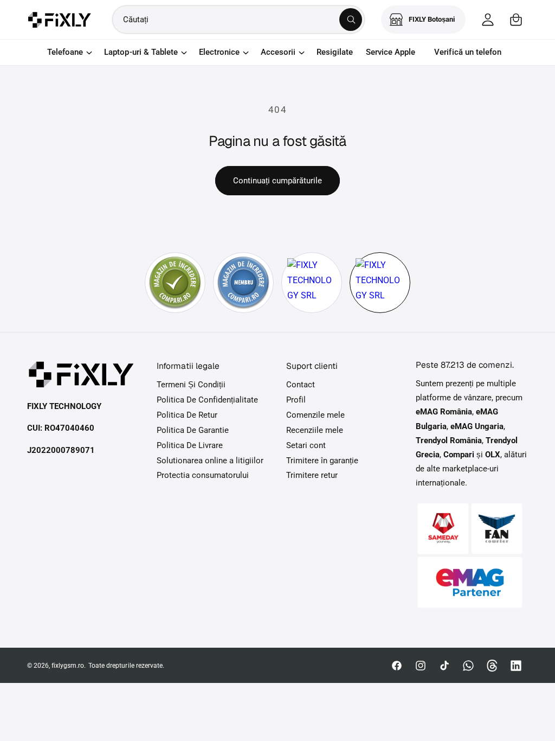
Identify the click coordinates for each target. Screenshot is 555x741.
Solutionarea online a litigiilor (210, 460)
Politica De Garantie (193, 430)
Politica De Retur (187, 415)
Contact (300, 384)
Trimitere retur (312, 475)
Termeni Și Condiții (191, 384)
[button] (516, 19)
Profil (296, 400)
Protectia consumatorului (203, 475)
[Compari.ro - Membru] (243, 282)
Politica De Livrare (190, 445)
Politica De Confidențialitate (207, 400)
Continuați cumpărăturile (277, 181)
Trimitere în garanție (322, 460)
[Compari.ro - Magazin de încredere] (175, 282)
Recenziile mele (314, 430)
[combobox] (238, 19)
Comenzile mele (315, 415)
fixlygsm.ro (67, 665)
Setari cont (306, 445)
